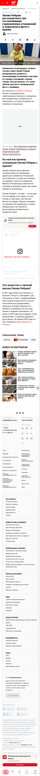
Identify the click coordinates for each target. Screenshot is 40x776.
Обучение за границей (13, 631)
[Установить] (20, 760)
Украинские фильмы (13, 602)
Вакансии (24, 472)
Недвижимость (12, 638)
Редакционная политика (10, 457)
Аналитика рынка (12, 640)
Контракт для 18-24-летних (15, 559)
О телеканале (7, 460)
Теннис (8, 661)
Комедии (9, 608)
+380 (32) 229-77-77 (14, 742)
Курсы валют (10, 579)
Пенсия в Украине (12, 590)
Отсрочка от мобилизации (15, 562)
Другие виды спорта (12, 666)
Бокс (7, 655)
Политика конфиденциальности (9, 474)
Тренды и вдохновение (13, 646)
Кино (8, 597)
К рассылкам (13, 695)
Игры (23, 487)
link (23, 428)
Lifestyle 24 (6, 8)
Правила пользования (10, 470)
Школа (8, 623)
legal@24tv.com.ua (26, 745)
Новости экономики (14, 573)
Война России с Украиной (16, 522)
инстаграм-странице (22, 91)
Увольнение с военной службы (16, 551)
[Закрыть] (36, 756)
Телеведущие (7, 464)
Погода (8, 515)
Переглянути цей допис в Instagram (16, 257)
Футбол (8, 658)
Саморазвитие (11, 628)
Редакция (6, 453)
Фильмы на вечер (12, 605)
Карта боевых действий (14, 527)
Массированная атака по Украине (17, 536)
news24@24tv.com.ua (10, 420)
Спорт (8, 653)
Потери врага (10, 541)
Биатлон (8, 664)
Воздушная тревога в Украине (16, 533)
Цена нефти (10, 576)
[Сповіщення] (37, 3)
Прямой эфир (10, 507)
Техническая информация (26, 465)
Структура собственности (26, 476)
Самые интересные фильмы (15, 599)
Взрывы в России (12, 538)
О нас (4, 450)
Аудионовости (10, 512)
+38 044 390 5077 (27, 420)
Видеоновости (11, 510)
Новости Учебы (12, 617)
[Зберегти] (34, 39)
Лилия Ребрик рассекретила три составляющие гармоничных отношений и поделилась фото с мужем (32, 8)
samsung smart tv (23, 714)
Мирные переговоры (13, 530)
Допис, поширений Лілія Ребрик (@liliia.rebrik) (19, 278)
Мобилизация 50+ (12, 553)
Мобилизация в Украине (15, 548)
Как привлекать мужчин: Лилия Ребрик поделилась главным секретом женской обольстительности (19, 150)
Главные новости (12, 501)
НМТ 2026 (9, 625)
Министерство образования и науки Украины (21, 620)
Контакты (24, 469)
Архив (23, 480)
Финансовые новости (13, 582)
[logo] (13, 3)
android (9, 709)
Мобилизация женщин (13, 556)
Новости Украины (12, 504)
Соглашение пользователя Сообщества (26, 455)
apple (23, 709)
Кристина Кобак (12, 33)
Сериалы (9, 610)
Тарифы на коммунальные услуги (17, 584)
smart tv (9, 714)
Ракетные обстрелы (12, 525)
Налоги (8, 587)
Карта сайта (25, 483)
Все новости (11, 499)
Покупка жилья (11, 643)
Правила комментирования (27, 460)
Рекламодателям (8, 467)
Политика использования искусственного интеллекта (7, 480)
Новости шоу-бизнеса (18, 8)
